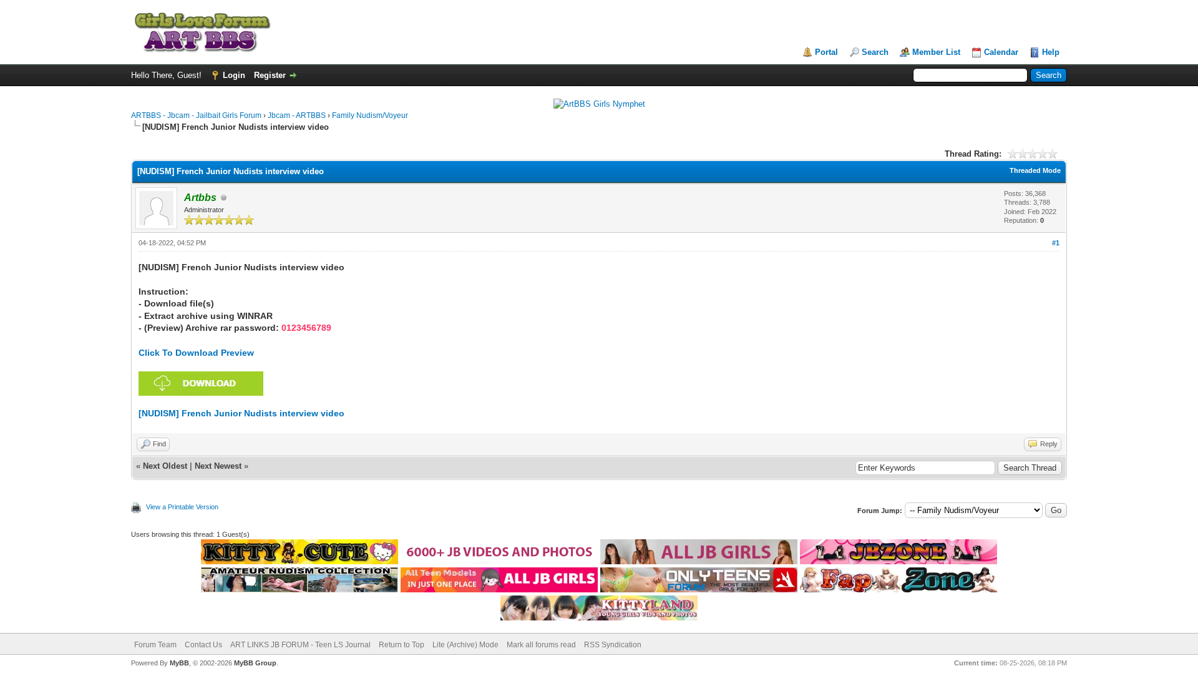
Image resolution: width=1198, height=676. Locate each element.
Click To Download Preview (196, 353)
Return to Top (401, 644)
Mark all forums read (541, 644)
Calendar (1001, 52)
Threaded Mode (1035, 170)
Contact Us (203, 644)
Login (234, 75)
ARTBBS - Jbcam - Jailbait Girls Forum (196, 115)
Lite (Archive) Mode (465, 644)
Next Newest (218, 466)
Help (1050, 52)
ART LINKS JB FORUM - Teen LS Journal (300, 644)
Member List (936, 52)
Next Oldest (165, 466)
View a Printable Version (182, 507)
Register (270, 75)
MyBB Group (255, 663)
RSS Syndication (612, 644)
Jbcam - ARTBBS (297, 115)
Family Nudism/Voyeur (370, 115)
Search (875, 52)
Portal (826, 52)
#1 (1055, 243)
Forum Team (155, 644)
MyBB (179, 663)
